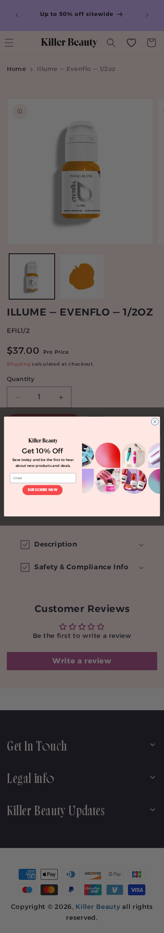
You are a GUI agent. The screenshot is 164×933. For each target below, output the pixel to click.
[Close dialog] (154, 421)
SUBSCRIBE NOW (42, 489)
